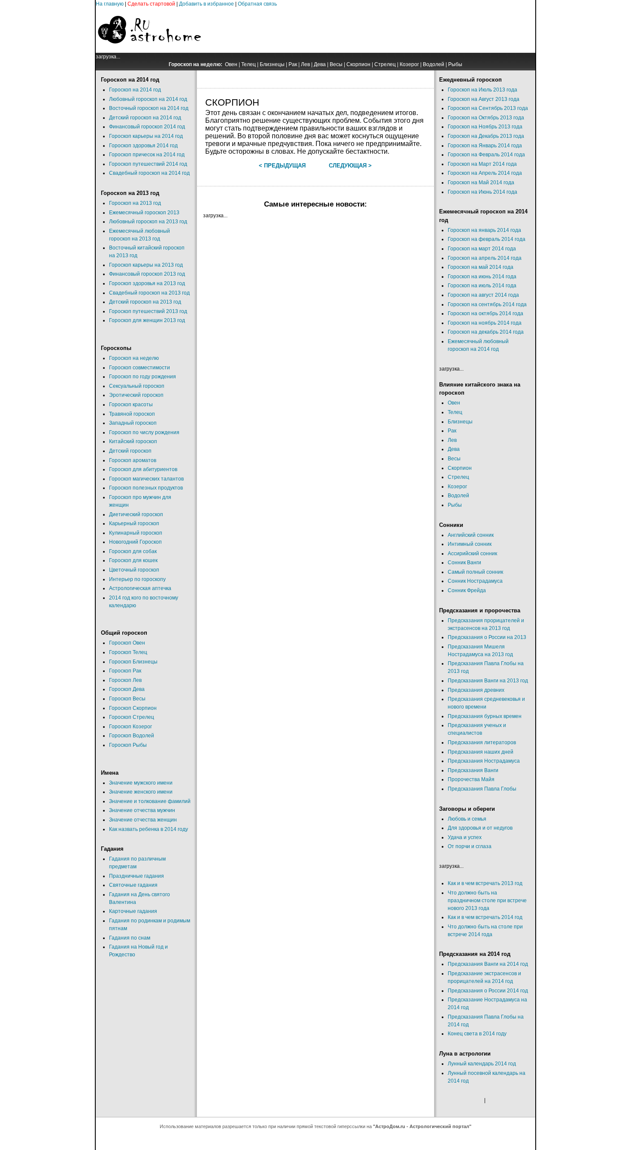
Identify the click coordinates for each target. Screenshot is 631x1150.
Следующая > (350, 165)
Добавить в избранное (206, 4)
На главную (110, 4)
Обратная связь (257, 4)
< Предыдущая (282, 165)
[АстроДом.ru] (149, 51)
